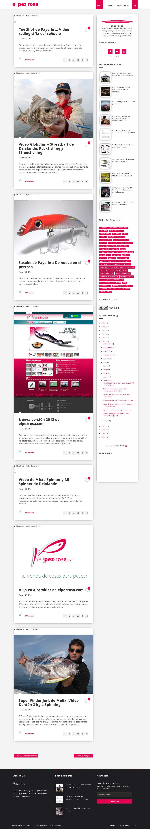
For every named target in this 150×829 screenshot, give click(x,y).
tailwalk (112, 289)
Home (99, 5)
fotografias (114, 249)
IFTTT (109, 255)
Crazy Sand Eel (106, 240)
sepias (102, 280)
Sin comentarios (34, 73)
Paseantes (104, 264)
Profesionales (123, 5)
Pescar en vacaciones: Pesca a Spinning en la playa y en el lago (121, 118)
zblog (109, 292)
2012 (104, 341)
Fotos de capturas (107, 252)
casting (111, 237)
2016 (104, 327)
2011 (104, 426)
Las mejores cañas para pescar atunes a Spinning (122, 74)
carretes (103, 237)
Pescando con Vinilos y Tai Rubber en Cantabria (123, 203)
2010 (104, 430)
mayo (105, 369)
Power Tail (104, 267)
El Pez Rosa (20, 16)
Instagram (116, 255)
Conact (120, 825)
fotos (123, 249)
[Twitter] (117, 51)
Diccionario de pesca (124, 243)
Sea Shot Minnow (106, 273)
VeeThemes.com (54, 825)
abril (105, 373)
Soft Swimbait (105, 286)
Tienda (109, 5)
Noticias (103, 261)
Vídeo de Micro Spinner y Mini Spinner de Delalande (46, 481)
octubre (106, 351)
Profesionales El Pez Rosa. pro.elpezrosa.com (123, 146)
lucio (127, 258)
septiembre (108, 355)
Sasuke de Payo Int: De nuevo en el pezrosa (50, 264)
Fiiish (126, 246)
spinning (115, 286)
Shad (109, 280)
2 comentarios (33, 306)
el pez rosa (25, 4)
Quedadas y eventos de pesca (122, 267)
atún (111, 231)
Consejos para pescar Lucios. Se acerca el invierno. (121, 89)
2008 (104, 437)
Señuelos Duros (126, 276)
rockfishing (109, 270)
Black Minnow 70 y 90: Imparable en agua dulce (122, 174)
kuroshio (112, 258)
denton (111, 243)
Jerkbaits (125, 255)
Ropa (118, 270)
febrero (106, 381)
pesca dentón (115, 264)
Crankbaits (120, 237)
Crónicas (103, 243)
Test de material (123, 289)
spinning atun (126, 286)
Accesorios (104, 228)
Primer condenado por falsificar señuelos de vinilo (123, 131)
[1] (87, 30)
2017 (104, 323)
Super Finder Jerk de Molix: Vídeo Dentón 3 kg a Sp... (116, 415)
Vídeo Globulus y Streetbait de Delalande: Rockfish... (115, 390)
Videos (102, 292)
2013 (104, 338)
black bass (119, 231)
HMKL (131, 252)
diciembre (107, 344)
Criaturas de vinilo (120, 240)
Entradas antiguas (83, 755)
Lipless (120, 258)
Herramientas (121, 252)
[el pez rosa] (19, 784)
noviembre (107, 348)
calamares (116, 234)
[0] (87, 145)
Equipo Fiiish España (114, 246)
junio (105, 366)
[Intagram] (124, 51)
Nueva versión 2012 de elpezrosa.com (39, 421)
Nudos (121, 261)
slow (124, 283)
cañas (125, 234)
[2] (87, 420)
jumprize (103, 258)
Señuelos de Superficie (109, 276)
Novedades (112, 261)
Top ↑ (134, 825)
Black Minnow (105, 234)
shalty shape (118, 280)
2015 (104, 330)
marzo (106, 377)
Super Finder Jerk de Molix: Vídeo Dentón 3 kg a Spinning (49, 702)
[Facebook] (110, 51)
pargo (128, 261)
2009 (104, 433)
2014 (104, 334)
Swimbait (103, 289)
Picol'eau (126, 264)
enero (106, 421)
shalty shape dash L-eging (110, 283)
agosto (106, 358)
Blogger (125, 446)
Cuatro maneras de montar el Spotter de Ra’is (123, 160)
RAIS (101, 270)
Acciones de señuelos (119, 228)
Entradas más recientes (26, 755)
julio (105, 362)
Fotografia (104, 249)
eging (102, 246)
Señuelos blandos (122, 273)
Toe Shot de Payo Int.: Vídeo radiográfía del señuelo (44, 31)
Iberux (102, 255)
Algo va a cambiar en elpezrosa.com (51, 589)
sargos (124, 270)
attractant (103, 231)
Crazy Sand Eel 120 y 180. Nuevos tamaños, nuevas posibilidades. (122, 190)
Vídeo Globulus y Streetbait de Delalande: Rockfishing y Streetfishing (46, 148)
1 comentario (33, 16)
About (127, 825)
